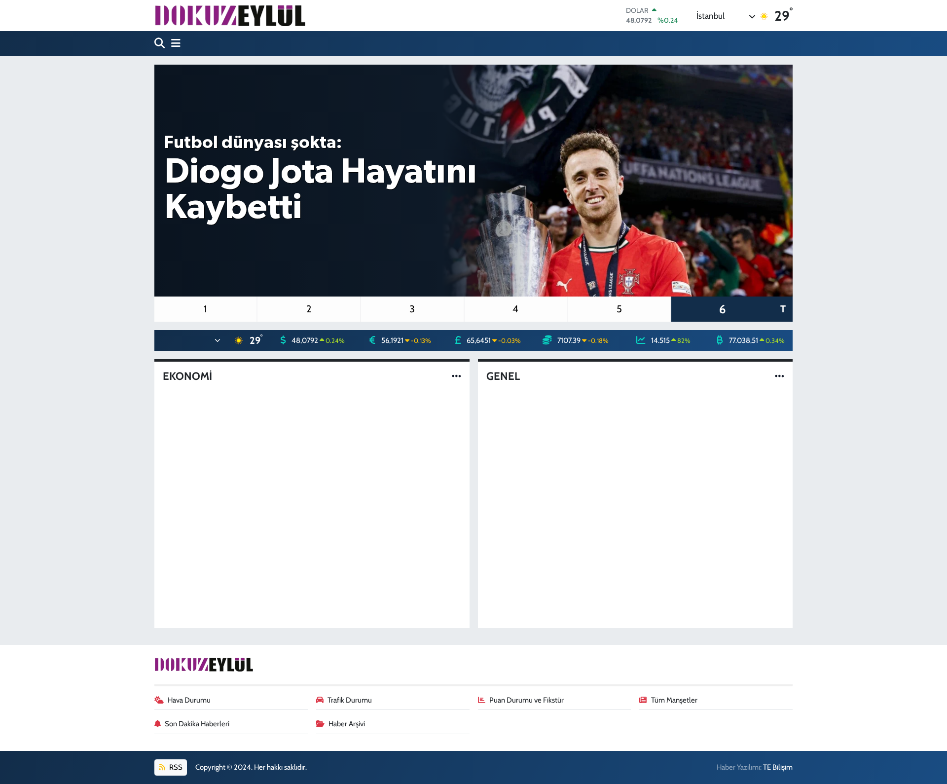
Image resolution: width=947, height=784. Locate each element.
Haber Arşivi (346, 723)
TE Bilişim (778, 767)
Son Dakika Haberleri (197, 723)
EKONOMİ (187, 376)
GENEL (503, 376)
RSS (175, 767)
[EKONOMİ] (456, 376)
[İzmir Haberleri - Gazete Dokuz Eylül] (229, 15)
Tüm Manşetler (674, 700)
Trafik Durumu (350, 700)
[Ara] (160, 43)
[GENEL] (779, 376)
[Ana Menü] (174, 43)
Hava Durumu (189, 700)
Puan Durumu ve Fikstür (526, 700)
